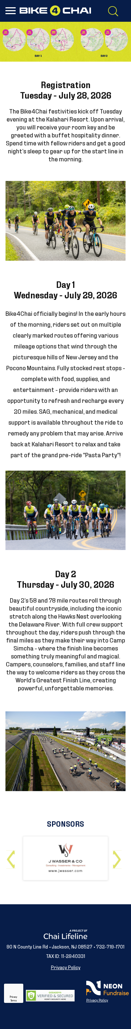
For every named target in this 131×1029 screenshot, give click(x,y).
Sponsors (65, 823)
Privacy (13, 996)
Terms (14, 1000)
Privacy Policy (65, 967)
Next (118, 856)
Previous (12, 856)
